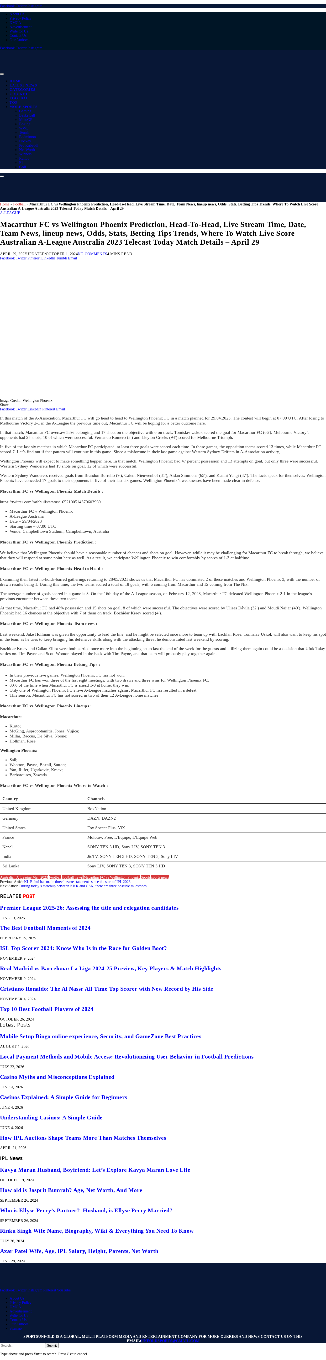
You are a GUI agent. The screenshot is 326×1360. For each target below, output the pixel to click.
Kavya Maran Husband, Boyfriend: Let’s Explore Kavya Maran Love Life (95, 1170)
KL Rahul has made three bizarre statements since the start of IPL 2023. (77, 882)
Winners (25, 154)
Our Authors (19, 40)
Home (16, 81)
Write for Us (19, 31)
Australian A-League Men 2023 (24, 877)
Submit (52, 1345)
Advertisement (21, 27)
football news (72, 877)
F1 (21, 163)
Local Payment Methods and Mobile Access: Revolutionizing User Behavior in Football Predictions (126, 1057)
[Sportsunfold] (124, 73)
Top (13, 102)
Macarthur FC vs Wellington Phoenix (112, 877)
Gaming (25, 111)
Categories (22, 89)
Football (20, 98)
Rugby (24, 158)
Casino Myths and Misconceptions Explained (57, 1077)
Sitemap (16, 1328)
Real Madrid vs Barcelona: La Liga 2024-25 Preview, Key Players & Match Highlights (110, 968)
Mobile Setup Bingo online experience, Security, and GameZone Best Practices (100, 1036)
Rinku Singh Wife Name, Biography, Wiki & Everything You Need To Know (97, 1231)
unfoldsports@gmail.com (170, 1341)
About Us (17, 14)
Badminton (27, 137)
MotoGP (25, 120)
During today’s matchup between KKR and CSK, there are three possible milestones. (83, 886)
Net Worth (27, 150)
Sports (145, 877)
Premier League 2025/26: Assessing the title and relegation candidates (89, 908)
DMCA (15, 23)
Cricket (19, 94)
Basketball (27, 115)
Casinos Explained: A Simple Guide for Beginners (63, 1097)
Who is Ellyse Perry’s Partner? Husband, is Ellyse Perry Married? (86, 1210)
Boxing (24, 124)
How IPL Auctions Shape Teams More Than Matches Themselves (83, 1138)
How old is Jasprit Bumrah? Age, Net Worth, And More (71, 1190)
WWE (24, 128)
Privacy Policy (21, 18)
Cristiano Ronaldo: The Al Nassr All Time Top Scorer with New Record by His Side (106, 989)
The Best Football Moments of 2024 (45, 928)
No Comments (92, 254)
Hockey (25, 141)
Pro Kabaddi (28, 145)
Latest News (23, 85)
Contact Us (18, 35)
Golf (22, 167)
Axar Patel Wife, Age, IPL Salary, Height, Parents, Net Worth (79, 1251)
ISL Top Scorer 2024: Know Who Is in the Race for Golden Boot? (83, 948)
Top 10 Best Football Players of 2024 (46, 1009)
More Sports (23, 107)
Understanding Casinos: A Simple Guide (51, 1117)
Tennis (24, 132)
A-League (10, 213)
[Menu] (2, 74)
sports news (160, 877)
